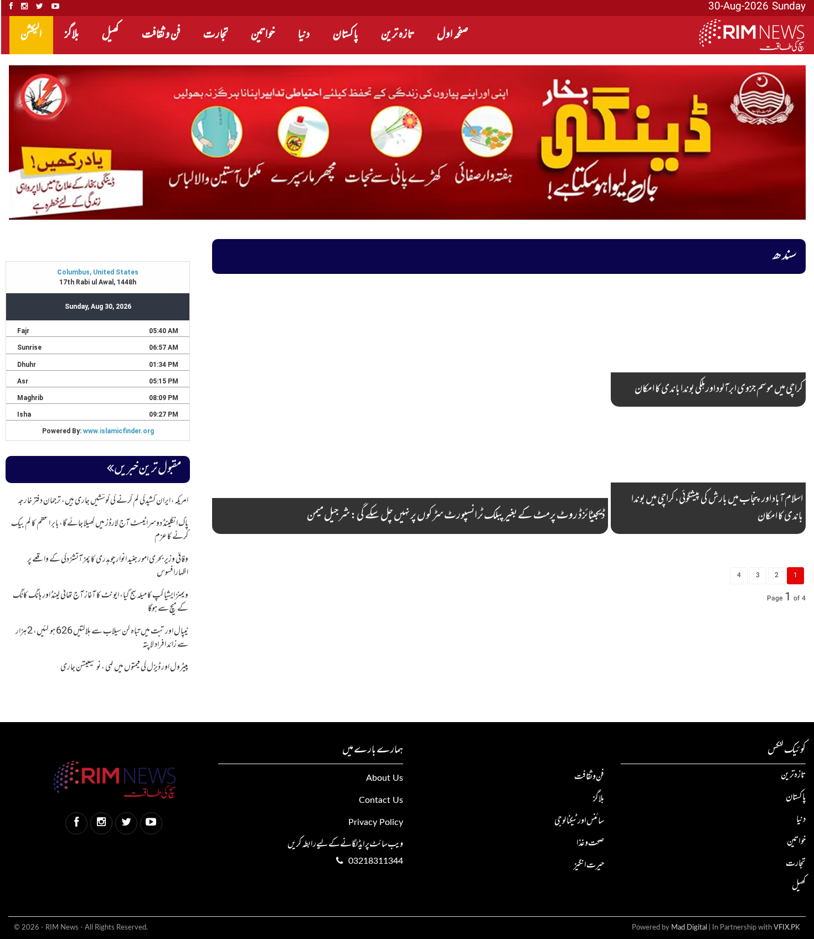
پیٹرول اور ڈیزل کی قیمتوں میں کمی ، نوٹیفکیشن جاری (124, 667)
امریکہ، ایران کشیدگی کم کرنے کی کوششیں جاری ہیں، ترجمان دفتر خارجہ (103, 500)
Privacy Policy (375, 822)
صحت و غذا (590, 843)
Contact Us (381, 800)
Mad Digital (689, 927)
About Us (384, 778)
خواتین (263, 34)
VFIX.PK (787, 927)
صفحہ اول (452, 34)
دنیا (304, 34)
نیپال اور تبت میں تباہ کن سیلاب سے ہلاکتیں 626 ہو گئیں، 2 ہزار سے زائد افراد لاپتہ (102, 638)
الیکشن (31, 34)
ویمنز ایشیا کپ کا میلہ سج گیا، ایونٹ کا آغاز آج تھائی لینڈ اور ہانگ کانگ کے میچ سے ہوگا (100, 602)
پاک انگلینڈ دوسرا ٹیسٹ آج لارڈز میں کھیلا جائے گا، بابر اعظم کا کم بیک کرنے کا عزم (99, 530)
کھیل (110, 34)
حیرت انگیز (589, 865)
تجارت (215, 34)
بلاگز (72, 34)
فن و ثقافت (161, 34)
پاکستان (345, 34)
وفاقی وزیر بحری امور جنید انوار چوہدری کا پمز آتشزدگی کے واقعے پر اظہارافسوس (107, 566)
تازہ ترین (397, 34)
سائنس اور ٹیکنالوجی (579, 821)
